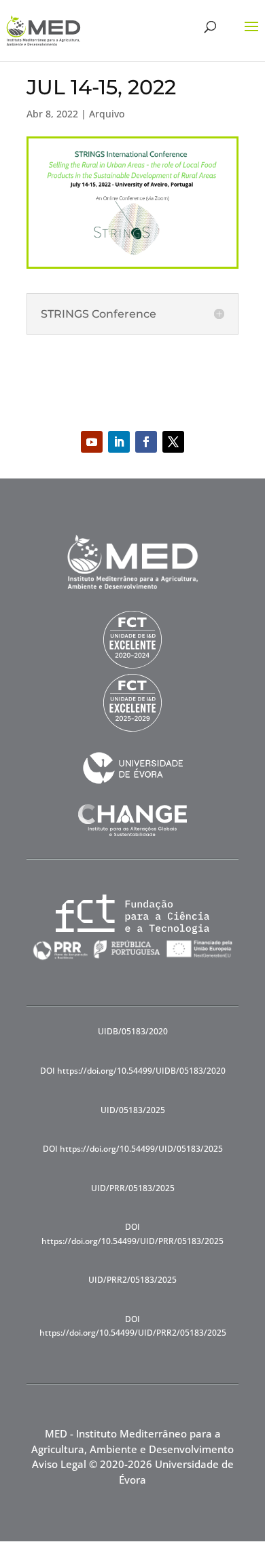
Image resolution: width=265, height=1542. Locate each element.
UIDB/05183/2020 (133, 1031)
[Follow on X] (173, 442)
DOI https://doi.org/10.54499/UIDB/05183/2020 (133, 1070)
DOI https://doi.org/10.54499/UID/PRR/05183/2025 (132, 1233)
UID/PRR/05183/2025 (133, 1188)
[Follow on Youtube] (92, 442)
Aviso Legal (59, 1464)
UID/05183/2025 (133, 1110)
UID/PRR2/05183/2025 (132, 1279)
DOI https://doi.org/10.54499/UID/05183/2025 (133, 1148)
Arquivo (106, 113)
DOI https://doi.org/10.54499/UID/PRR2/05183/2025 (132, 1325)
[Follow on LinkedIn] (119, 442)
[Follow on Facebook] (146, 442)
